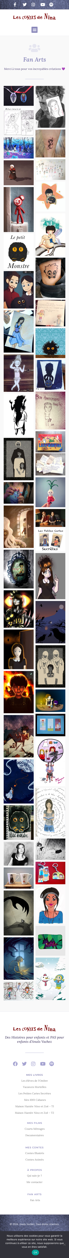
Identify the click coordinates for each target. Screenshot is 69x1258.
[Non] (64, 1244)
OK (35, 1252)
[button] (34, 30)
